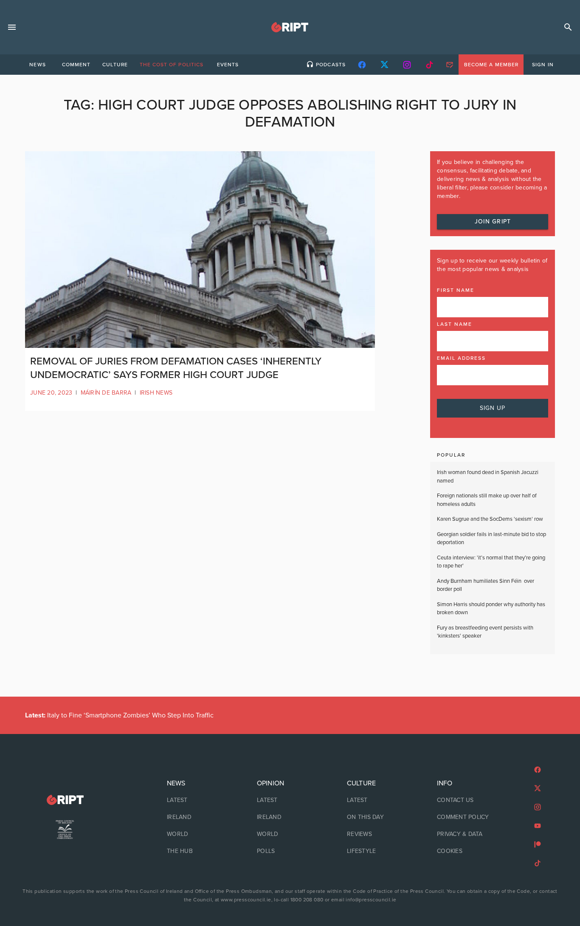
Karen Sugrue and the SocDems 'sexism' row (490, 519)
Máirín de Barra (106, 392)
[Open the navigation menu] (12, 27)
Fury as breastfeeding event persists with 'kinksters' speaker (485, 632)
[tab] (37, 64)
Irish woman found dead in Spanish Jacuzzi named (487, 476)
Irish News (156, 392)
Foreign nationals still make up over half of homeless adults (487, 500)
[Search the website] (568, 27)
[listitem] (200, 800)
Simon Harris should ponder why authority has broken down (491, 608)
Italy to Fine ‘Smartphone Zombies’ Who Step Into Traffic (119, 715)
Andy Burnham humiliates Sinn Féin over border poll (485, 585)
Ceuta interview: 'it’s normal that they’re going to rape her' (491, 562)
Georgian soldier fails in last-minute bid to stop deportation (491, 538)
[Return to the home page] (65, 800)
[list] (200, 817)
